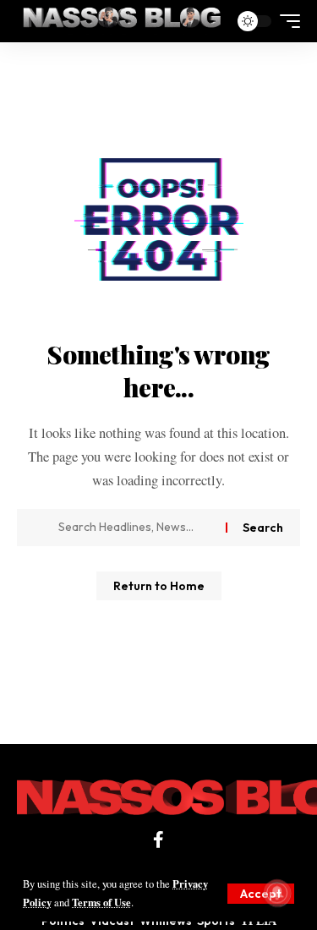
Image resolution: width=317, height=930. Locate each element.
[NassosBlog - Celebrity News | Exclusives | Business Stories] (123, 21)
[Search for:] (136, 527)
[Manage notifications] (277, 892)
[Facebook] (158, 839)
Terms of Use (101, 902)
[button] (260, 894)
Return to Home (159, 586)
